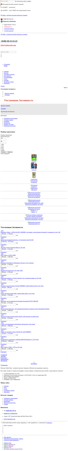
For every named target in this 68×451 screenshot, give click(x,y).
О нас (5, 79)
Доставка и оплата (9, 74)
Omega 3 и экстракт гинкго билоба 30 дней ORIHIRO (16, 332)
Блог (5, 387)
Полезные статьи (9, 82)
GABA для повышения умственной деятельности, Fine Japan (18, 324)
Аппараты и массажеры (10, 118)
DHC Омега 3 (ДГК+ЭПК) (8, 255)
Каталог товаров (9, 93)
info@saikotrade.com (8, 45)
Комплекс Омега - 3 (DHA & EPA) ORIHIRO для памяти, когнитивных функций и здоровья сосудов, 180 (30, 232)
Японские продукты (10, 126)
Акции (3, 86)
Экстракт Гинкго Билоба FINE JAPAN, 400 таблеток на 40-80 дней (20, 316)
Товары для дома (9, 124)
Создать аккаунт (9, 30)
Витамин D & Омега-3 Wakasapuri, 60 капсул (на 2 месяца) (17, 263)
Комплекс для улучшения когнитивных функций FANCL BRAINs (19, 301)
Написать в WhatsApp (9, 21)
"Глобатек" (49, 422)
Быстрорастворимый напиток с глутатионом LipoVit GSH (17, 240)
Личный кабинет (9, 28)
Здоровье (7, 95)
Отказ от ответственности (11, 440)
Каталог (6, 73)
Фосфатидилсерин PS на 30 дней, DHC (12, 270)
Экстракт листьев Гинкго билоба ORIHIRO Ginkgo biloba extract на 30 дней (22, 286)
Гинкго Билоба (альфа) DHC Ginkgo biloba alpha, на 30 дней (17, 293)
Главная (6, 71)
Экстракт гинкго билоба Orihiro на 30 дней (13, 247)
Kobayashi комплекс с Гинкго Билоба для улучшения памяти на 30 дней (21, 278)
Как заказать (7, 76)
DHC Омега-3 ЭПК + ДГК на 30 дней (11, 347)
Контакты (7, 83)
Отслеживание (8, 77)
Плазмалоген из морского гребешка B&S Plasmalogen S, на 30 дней (20, 339)
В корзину (4, 237)
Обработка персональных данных (13, 438)
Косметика (7, 123)
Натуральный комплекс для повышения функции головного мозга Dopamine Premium (25, 309)
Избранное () (8, 26)
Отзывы (6, 80)
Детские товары (8, 120)
